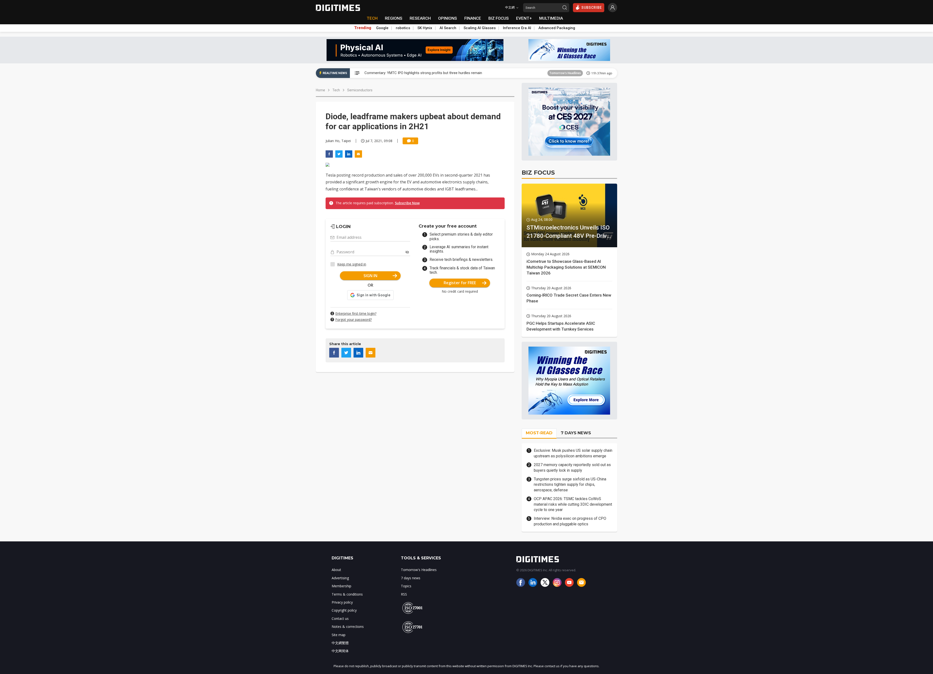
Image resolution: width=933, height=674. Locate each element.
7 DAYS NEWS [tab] (576, 432)
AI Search (448, 28)
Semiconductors (359, 90)
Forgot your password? (353, 319)
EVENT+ (524, 18)
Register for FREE (460, 282)
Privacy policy (342, 602)
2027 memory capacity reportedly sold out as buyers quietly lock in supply (572, 467)
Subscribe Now (407, 203)
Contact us (340, 618)
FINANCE (472, 18)
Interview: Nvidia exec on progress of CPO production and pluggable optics (570, 521)
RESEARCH (420, 18)
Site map (339, 634)
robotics (403, 28)
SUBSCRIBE (591, 7)
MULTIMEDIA (551, 18)
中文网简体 (340, 650)
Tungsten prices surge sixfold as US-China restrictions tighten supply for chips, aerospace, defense (570, 484)
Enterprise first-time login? (355, 313)
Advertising (340, 578)
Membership (341, 586)
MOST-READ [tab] (539, 432)
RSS (404, 594)
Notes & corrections (348, 626)
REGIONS (393, 18)
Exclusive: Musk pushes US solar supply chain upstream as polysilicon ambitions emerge (573, 453)
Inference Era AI (517, 28)
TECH (372, 18)
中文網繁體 (340, 642)
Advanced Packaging (556, 28)
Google (382, 28)
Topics (406, 586)
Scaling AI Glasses (480, 28)
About (336, 569)
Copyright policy (344, 610)
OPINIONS (447, 18)
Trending (362, 28)
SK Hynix (424, 28)
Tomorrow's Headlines (565, 73)
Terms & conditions (347, 594)
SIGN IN (370, 275)
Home (320, 90)
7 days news (410, 578)
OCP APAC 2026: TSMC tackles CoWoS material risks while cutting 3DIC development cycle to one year (573, 504)
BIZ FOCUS (498, 18)
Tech (336, 90)
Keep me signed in (351, 264)
